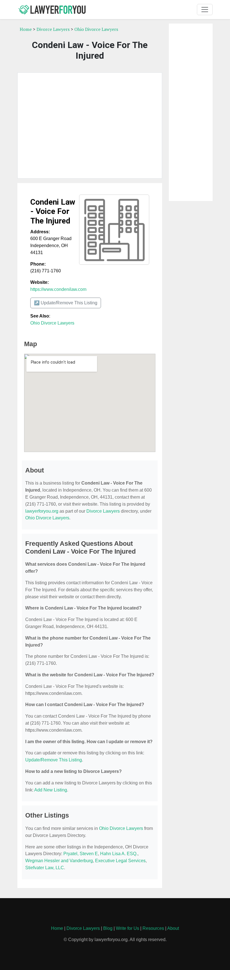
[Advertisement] (89, 125)
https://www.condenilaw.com (58, 289)
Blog (107, 928)
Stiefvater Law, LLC (44, 867)
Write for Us (127, 928)
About (173, 928)
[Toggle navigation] (205, 9)
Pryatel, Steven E (80, 853)
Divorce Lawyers (53, 29)
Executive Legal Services (120, 860)
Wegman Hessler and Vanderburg (59, 860)
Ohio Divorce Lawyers (96, 29)
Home (26, 29)
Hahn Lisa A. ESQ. (118, 853)
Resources (153, 928)
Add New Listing (50, 790)
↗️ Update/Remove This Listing (65, 302)
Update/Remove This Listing (53, 759)
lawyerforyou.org (41, 511)
